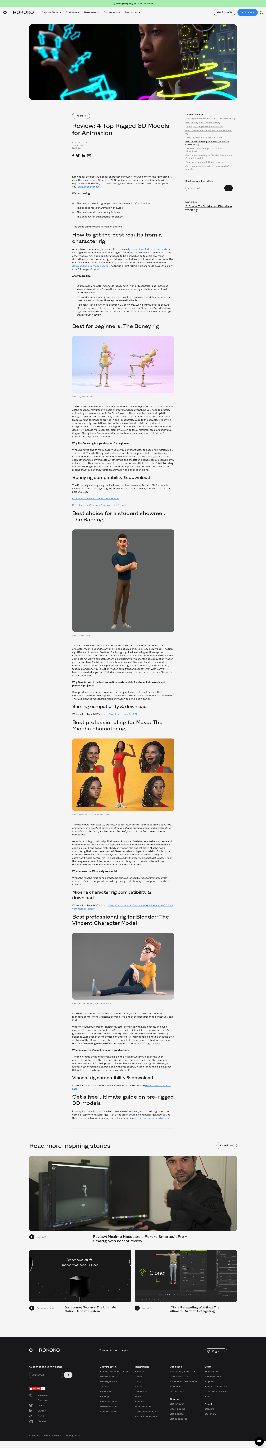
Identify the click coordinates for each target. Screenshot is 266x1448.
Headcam (105, 1391)
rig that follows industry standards (147, 249)
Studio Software (109, 1401)
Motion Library (108, 1411)
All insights (226, 1145)
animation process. (89, 186)
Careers (209, 1408)
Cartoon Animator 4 (147, 1411)
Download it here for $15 (122, 714)
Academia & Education (183, 1381)
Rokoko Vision (108, 1406)
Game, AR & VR (179, 1376)
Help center (212, 1371)
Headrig (104, 1396)
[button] (216, 1351)
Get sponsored (178, 1418)
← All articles (81, 116)
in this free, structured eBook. (152, 1118)
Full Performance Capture (114, 1371)
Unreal (138, 1376)
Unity (138, 1381)
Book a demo (177, 1408)
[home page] (18, 12)
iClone (138, 1386)
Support (210, 1381)
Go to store (247, 12)
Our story (210, 1413)
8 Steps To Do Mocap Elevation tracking (208, 208)
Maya (138, 1396)
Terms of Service (52, 1435)
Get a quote (177, 1413)
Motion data (177, 1391)
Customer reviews (216, 1391)
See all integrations (146, 1416)
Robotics (175, 1386)
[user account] (261, 12)
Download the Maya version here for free (95, 498)
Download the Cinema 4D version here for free (99, 505)
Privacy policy (73, 1435)
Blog (207, 1396)
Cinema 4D (141, 1391)
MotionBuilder (143, 1406)
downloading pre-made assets (90, 266)
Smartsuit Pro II (108, 1376)
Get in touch (224, 12)
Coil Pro (104, 1386)
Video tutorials (213, 1376)
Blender (139, 1371)
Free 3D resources (216, 1386)
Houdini (139, 1401)
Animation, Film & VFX (183, 1371)
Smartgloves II (108, 1381)
